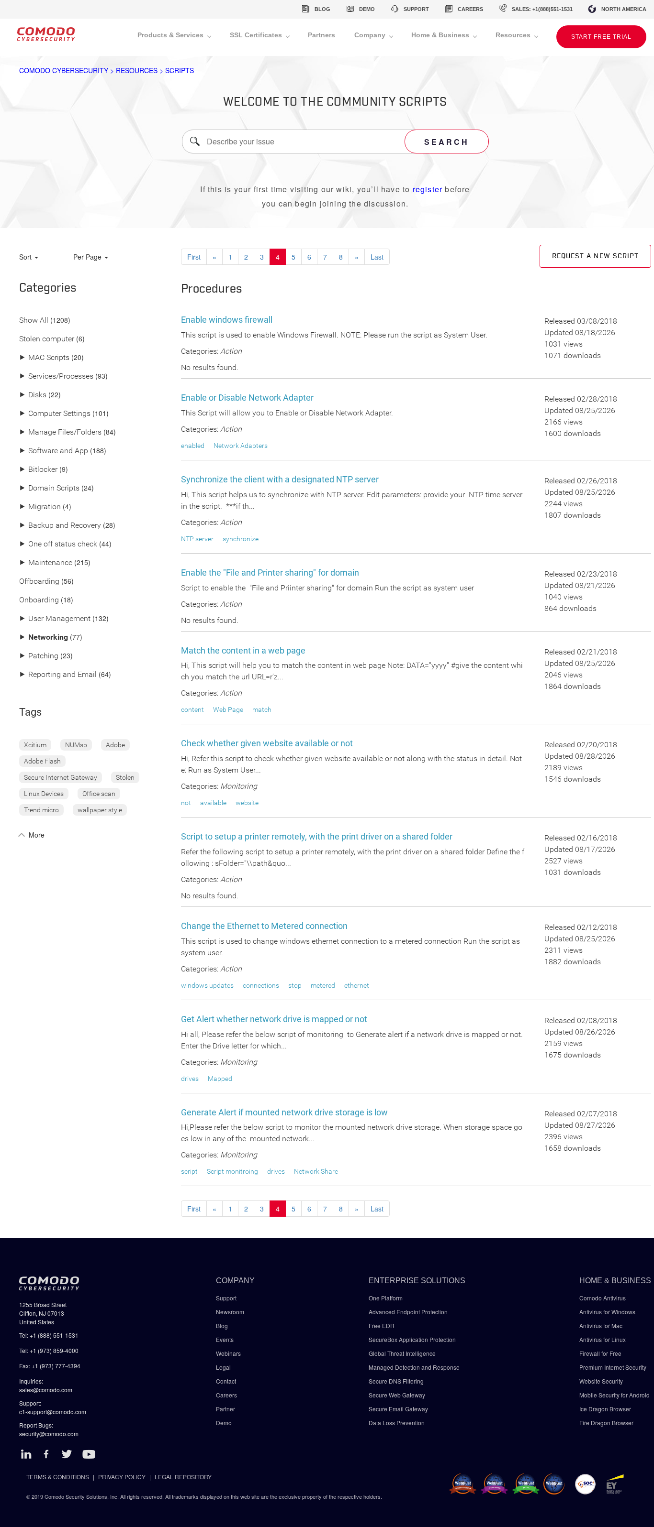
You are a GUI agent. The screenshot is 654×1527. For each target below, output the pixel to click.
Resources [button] (514, 35)
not (186, 803)
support (416, 9)
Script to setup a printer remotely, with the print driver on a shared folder (316, 836)
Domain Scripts (49, 488)
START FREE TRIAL (601, 36)
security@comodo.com (49, 1433)
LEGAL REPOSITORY (183, 1476)
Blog (222, 1325)
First (194, 257)
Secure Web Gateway (397, 1395)
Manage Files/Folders (60, 432)
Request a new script (595, 256)
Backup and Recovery (60, 526)
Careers (226, 1395)
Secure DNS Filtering (396, 1381)
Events (225, 1339)
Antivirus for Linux (602, 1339)
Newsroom (230, 1312)
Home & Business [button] (441, 35)
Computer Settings (54, 414)
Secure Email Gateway (399, 1409)
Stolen (125, 777)
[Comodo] (46, 37)
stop (295, 985)
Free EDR (382, 1325)
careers (470, 9)
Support (226, 1298)
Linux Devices (44, 793)
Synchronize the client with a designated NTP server (280, 479)
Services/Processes (56, 376)
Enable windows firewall (226, 320)
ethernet (356, 985)
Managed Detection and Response (414, 1367)
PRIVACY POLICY (122, 1476)
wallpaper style (100, 810)
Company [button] (370, 35)
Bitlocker (38, 470)
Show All (33, 320)
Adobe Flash (42, 761)
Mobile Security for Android (614, 1395)
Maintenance (45, 563)
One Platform (386, 1298)
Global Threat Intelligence (402, 1353)
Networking (43, 637)
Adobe (115, 745)
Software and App (53, 451)
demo (367, 9)
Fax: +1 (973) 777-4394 (49, 1366)
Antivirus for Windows (607, 1312)
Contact (226, 1381)
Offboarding (39, 582)
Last (377, 257)
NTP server (197, 539)
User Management (54, 619)
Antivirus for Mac (600, 1325)
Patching (38, 656)
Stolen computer (46, 339)
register (428, 189)
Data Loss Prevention (397, 1422)
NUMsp (76, 745)
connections (261, 985)
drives (190, 1078)
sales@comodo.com (45, 1389)
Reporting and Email (58, 675)
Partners (321, 35)
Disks (32, 395)
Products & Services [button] (171, 35)
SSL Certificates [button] (257, 35)
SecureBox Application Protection (412, 1339)
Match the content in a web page (243, 650)
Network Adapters (241, 445)
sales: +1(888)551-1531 (542, 9)
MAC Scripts (44, 358)
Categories (48, 288)
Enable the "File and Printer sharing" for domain (270, 572)
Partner (225, 1409)
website (247, 803)
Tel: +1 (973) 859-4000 (49, 1350)
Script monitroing (232, 1171)
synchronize (241, 539)
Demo (224, 1422)
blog (322, 9)
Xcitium (35, 745)
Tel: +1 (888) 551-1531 (49, 1335)
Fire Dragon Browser (606, 1422)
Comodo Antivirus (602, 1298)
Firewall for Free (600, 1353)
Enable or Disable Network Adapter (247, 398)
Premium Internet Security (612, 1367)
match (261, 709)
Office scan (98, 793)
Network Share (316, 1171)
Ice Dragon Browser (605, 1409)
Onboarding (39, 600)
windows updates (207, 985)
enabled (192, 445)
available (213, 803)
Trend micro (41, 810)
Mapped (220, 1078)
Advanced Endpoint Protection (408, 1312)
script (189, 1171)
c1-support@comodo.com (52, 1411)
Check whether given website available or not (267, 743)
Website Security (601, 1381)
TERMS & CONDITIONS (57, 1476)
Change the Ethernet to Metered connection (264, 926)
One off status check (58, 544)
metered (323, 985)
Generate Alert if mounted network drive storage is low (284, 1112)
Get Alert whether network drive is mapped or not (274, 1019)
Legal (223, 1367)
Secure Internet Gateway (60, 777)
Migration (40, 507)
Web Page (228, 709)
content (192, 709)
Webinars (228, 1353)
